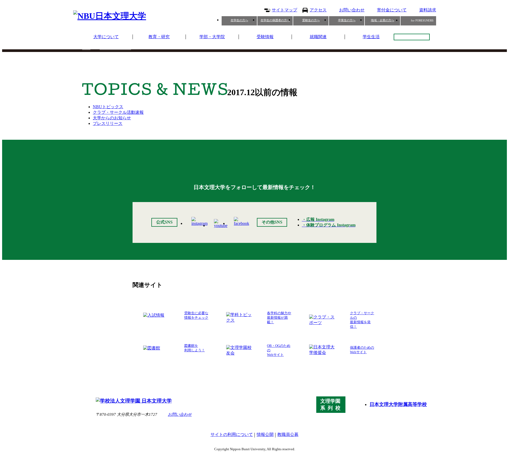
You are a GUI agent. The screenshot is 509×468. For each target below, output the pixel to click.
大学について (106, 36)
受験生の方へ (311, 20)
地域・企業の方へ (382, 20)
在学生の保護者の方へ (275, 20)
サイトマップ (284, 10)
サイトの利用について (231, 434)
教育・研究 (159, 36)
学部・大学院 (212, 36)
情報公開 (265, 434)
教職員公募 (288, 434)
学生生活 (371, 36)
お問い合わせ (352, 10)
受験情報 (265, 36)
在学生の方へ (239, 20)
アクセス (318, 10)
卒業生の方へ (347, 20)
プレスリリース (107, 123)
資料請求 (427, 10)
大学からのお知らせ (112, 118)
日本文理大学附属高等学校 (398, 404)
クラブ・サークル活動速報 (118, 112)
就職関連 (318, 36)
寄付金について (392, 10)
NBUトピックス (108, 106)
